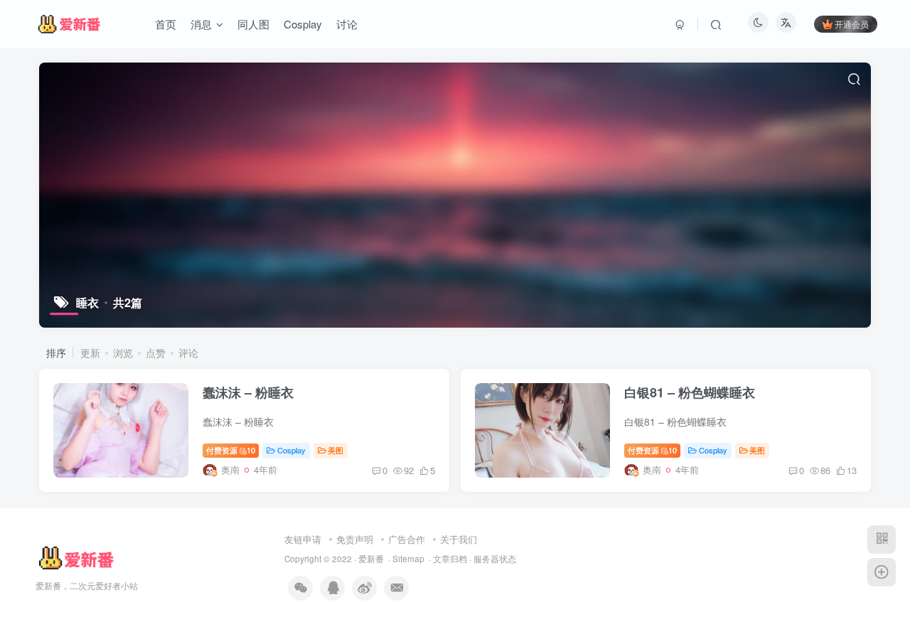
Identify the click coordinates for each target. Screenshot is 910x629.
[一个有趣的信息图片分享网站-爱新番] (76, 557)
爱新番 (371, 558)
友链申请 (302, 539)
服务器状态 (494, 558)
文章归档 (450, 558)
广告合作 (406, 539)
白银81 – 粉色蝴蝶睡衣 (689, 392)
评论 (188, 352)
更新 (90, 352)
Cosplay (291, 450)
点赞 (156, 352)
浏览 (123, 352)
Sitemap (408, 558)
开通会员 (852, 24)
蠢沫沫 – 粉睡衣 (248, 392)
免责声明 (354, 539)
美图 (335, 450)
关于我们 (458, 539)
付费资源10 (230, 450)
